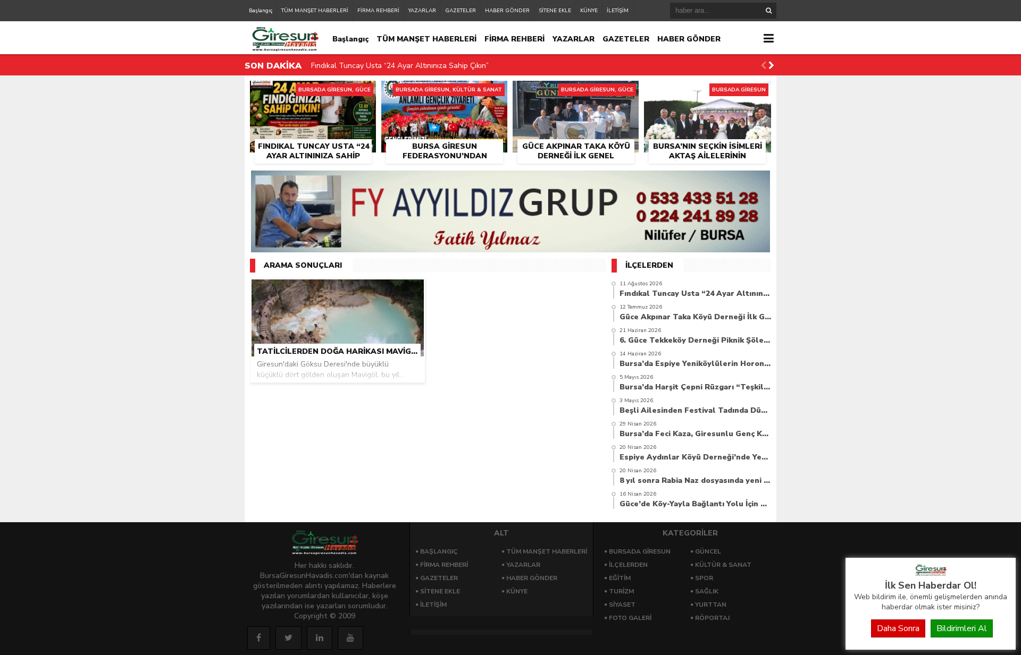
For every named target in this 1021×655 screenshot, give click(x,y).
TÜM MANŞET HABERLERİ (314, 10)
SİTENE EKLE (555, 10)
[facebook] (258, 638)
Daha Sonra (898, 628)
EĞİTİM (620, 578)
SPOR (704, 578)
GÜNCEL (708, 551)
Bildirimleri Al (961, 628)
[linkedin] (319, 638)
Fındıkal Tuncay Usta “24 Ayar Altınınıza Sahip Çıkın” (400, 66)
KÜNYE (589, 10)
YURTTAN (710, 604)
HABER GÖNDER (507, 10)
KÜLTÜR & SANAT (723, 564)
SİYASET (622, 604)
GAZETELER (460, 10)
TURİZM (621, 591)
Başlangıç (260, 10)
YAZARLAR (422, 10)
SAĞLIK (706, 591)
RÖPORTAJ (712, 618)
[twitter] (288, 638)
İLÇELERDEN (628, 564)
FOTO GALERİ (630, 618)
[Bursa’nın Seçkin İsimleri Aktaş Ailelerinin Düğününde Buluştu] (707, 93)
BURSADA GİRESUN (640, 551)
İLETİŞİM (618, 10)
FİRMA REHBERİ (378, 10)
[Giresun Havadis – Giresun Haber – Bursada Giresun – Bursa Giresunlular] (930, 573)
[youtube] (350, 638)
